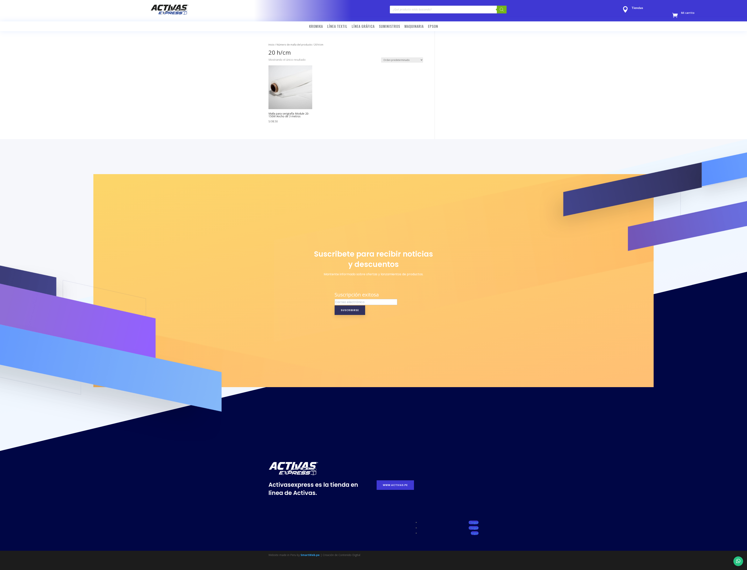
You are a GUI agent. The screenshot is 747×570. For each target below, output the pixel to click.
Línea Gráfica (363, 27)
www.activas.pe (395, 485)
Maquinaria (414, 27)
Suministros (389, 27)
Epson (433, 27)
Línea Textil (337, 27)
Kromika (316, 27)
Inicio (271, 44)
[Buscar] (502, 9)
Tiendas (637, 8)
